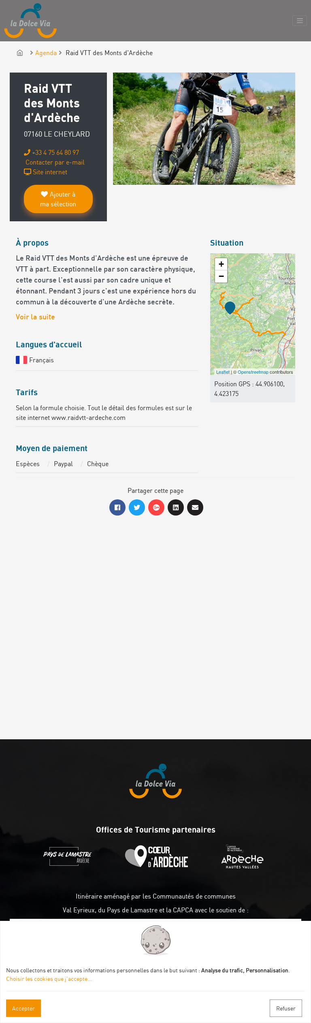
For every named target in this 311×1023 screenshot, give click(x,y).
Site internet (49, 172)
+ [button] (221, 264)
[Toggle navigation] (299, 20)
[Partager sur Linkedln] (176, 507)
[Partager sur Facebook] (117, 507)
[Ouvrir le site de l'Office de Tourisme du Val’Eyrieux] (244, 866)
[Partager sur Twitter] (137, 507)
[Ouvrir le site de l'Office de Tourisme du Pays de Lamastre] (69, 866)
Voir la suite (35, 317)
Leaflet (223, 371)
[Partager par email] (195, 507)
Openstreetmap (253, 371)
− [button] (221, 276)
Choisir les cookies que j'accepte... (49, 978)
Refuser (286, 1008)
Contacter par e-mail (54, 162)
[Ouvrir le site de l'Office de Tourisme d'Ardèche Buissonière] (158, 866)
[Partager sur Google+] (156, 507)
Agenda (46, 53)
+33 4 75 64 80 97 (54, 152)
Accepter (23, 1008)
